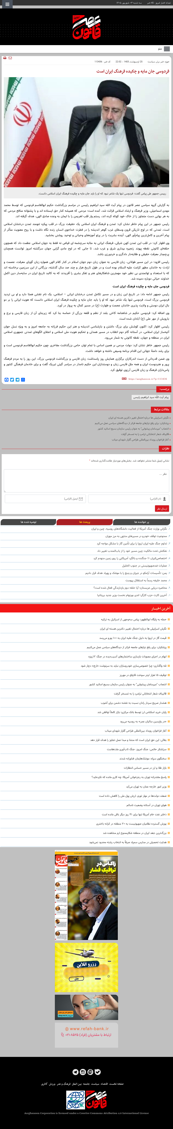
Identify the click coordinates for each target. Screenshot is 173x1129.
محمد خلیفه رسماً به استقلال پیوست (146, 580)
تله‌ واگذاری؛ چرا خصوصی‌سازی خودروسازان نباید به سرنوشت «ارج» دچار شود (123, 666)
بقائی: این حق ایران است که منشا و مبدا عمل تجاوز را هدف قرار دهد (128, 740)
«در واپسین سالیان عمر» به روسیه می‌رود (143, 721)
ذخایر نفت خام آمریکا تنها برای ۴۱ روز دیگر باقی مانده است (134, 814)
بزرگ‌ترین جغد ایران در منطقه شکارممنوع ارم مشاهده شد (134, 833)
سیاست (151, 62)
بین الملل (77, 1084)
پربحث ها (84, 522)
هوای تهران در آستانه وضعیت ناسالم (146, 805)
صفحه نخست (116, 1084)
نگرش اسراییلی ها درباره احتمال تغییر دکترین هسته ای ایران (133, 629)
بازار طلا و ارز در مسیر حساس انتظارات (145, 768)
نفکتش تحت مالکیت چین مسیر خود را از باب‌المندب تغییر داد (132, 551)
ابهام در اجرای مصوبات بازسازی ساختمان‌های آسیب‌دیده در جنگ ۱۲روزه (127, 656)
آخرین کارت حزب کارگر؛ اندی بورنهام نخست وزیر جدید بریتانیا (132, 595)
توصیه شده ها (28, 522)
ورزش (52, 1084)
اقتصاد (104, 1084)
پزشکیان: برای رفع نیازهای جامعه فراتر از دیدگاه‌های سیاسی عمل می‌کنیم (126, 647)
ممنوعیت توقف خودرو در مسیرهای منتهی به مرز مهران (136, 536)
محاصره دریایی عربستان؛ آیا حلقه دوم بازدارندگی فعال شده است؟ (130, 588)
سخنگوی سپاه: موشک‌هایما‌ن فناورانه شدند (142, 758)
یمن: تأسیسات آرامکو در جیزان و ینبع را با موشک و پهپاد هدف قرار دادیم (126, 573)
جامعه (86, 1084)
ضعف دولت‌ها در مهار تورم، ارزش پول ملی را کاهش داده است (132, 796)
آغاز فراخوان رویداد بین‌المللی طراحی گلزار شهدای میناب (135, 731)
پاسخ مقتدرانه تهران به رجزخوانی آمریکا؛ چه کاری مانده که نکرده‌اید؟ (129, 777)
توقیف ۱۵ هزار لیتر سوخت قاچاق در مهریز (143, 675)
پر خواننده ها (141, 522)
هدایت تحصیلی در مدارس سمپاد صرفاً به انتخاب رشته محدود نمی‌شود (127, 842)
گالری (44, 1084)
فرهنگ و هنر (63, 1084)
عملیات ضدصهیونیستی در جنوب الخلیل (144, 566)
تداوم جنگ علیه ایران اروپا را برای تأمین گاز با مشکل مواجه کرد (132, 543)
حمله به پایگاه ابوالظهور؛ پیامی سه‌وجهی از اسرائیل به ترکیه (133, 619)
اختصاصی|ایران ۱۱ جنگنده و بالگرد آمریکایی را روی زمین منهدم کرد (130, 558)
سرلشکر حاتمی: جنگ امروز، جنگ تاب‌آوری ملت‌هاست (136, 749)
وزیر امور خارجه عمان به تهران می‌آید (146, 787)
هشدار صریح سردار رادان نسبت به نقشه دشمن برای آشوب (133, 703)
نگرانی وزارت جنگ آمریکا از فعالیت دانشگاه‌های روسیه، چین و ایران (129, 529)
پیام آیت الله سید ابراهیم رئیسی (151, 397)
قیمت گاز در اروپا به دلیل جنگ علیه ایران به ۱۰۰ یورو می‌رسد (132, 638)
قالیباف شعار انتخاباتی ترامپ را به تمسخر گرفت (140, 694)
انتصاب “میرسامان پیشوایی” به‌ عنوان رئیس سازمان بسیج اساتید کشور (127, 684)
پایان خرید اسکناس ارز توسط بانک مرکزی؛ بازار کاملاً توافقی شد (131, 712)
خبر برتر (160, 62)
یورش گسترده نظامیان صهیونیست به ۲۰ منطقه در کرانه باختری (131, 824)
